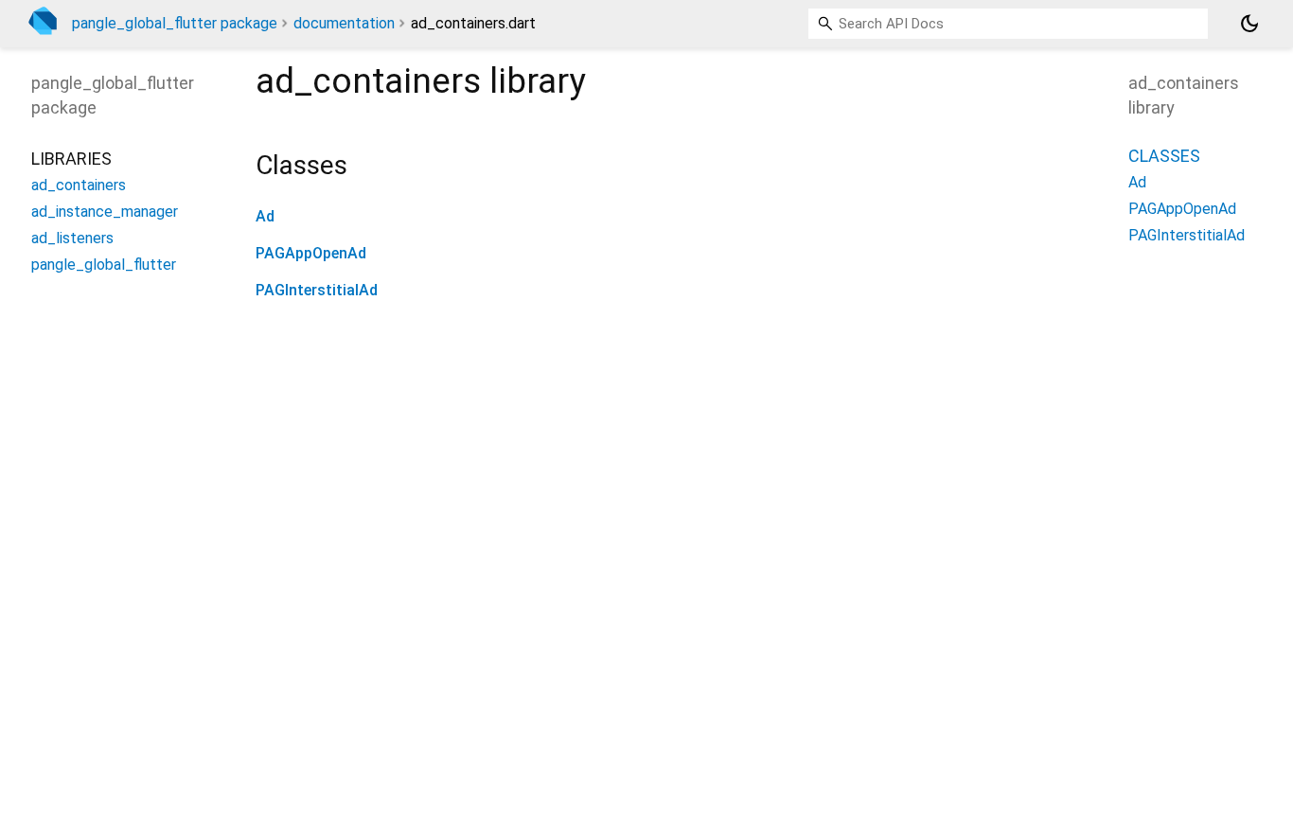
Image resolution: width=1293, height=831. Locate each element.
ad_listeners (72, 238)
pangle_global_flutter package (174, 23)
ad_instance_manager (104, 212)
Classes (1164, 156)
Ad (265, 216)
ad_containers (78, 185)
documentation (344, 23)
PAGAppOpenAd (311, 253)
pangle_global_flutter (103, 265)
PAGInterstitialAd (317, 290)
